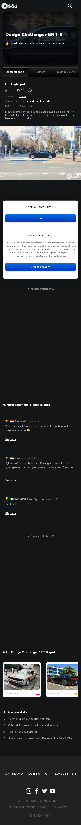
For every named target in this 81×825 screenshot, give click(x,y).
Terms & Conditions (28, 807)
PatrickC (20, 421)
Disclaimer (40, 815)
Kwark (22, 96)
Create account (40, 267)
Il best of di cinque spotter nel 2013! (29, 719)
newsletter (64, 774)
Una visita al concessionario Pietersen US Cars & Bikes (41, 738)
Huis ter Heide (27, 101)
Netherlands (43, 101)
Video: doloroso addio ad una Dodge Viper (33, 725)
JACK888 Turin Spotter (30, 499)
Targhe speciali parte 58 (22, 732)
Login (40, 218)
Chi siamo (14, 774)
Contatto (38, 774)
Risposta (10, 439)
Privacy (59, 807)
